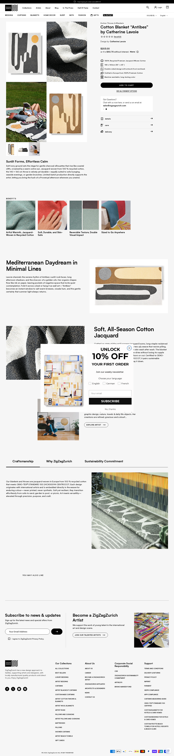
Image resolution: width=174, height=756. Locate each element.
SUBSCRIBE (110, 401)
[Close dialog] (129, 348)
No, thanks (110, 409)
